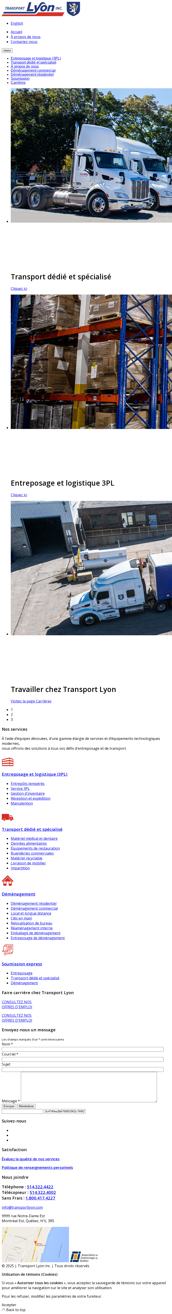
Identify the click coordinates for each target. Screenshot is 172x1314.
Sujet (6, 1064)
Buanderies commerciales (32, 853)
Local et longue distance (31, 913)
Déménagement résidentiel (32, 74)
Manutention (22, 803)
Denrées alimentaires (29, 843)
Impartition (20, 868)
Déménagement (24, 982)
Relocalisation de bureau (31, 923)
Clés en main (21, 918)
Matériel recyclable (26, 858)
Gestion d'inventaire (28, 793)
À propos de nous (26, 36)
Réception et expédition (30, 798)
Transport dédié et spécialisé (33, 62)
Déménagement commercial (33, 70)
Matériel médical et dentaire (34, 838)
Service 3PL (20, 788)
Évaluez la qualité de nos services (31, 1159)
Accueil (16, 31)
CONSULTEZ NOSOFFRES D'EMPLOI (17, 1004)
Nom (7, 1044)
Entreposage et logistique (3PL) (36, 58)
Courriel (10, 1054)
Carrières (18, 82)
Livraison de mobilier (28, 863)
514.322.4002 (43, 1192)
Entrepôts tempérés (28, 783)
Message (11, 1101)
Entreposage (21, 973)
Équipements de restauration (35, 848)
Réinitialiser (26, 1106)
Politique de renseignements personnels (37, 1167)
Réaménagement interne (32, 928)
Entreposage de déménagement (38, 937)
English (17, 23)
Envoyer (9, 1106)
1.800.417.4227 (40, 1198)
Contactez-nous (24, 41)
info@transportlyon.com (22, 1207)
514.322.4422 (40, 1186)
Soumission (20, 78)
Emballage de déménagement (35, 933)
